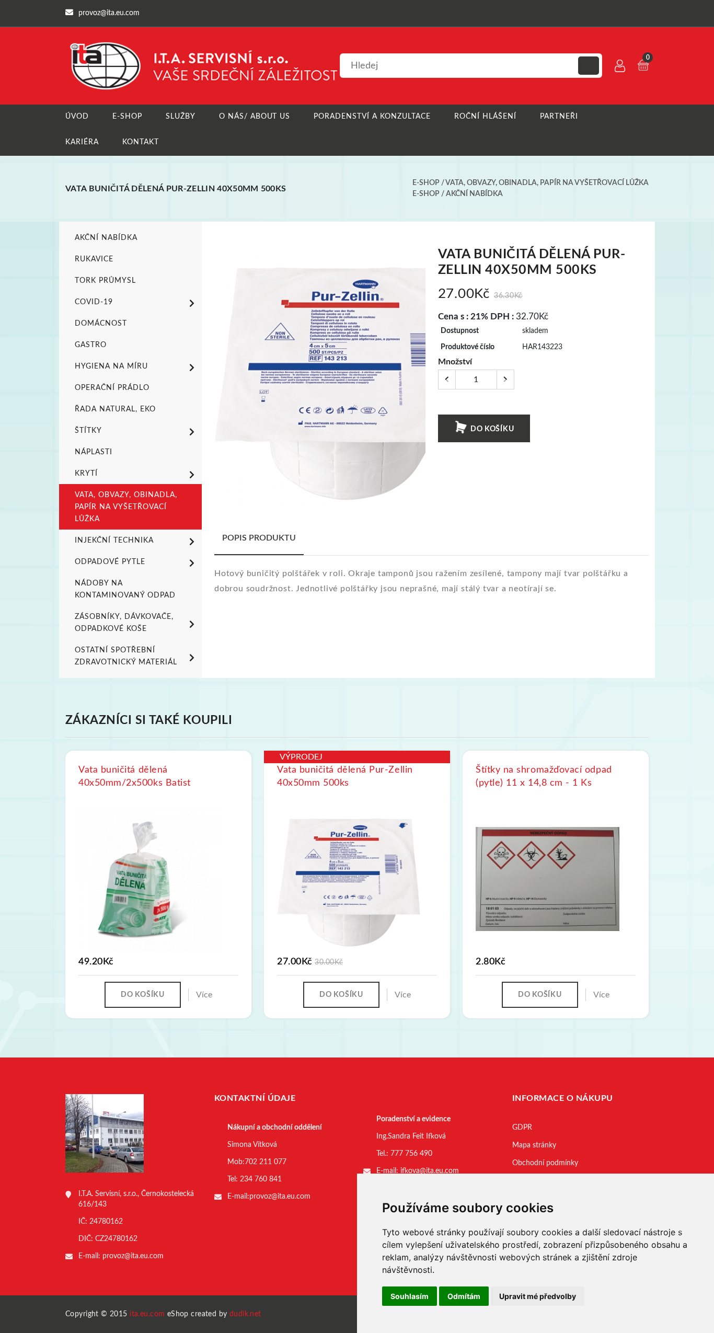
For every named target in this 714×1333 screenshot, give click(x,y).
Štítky (88, 430)
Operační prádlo (112, 388)
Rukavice (94, 259)
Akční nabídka (474, 194)
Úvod (77, 116)
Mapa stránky (534, 1145)
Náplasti (93, 452)
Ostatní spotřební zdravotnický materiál (126, 656)
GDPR (522, 1127)
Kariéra (82, 142)
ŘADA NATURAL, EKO (115, 409)
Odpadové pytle (110, 562)
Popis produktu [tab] (259, 538)
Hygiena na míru (111, 366)
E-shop (127, 116)
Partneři (559, 116)
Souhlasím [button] (409, 1296)
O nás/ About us (255, 116)
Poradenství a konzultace (372, 116)
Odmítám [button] (463, 1296)
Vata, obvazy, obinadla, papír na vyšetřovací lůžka (547, 183)
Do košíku (491, 429)
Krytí (86, 473)
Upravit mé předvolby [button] (537, 1296)
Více (204, 995)
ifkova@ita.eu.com (429, 1171)
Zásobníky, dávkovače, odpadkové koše (124, 623)
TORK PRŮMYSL (105, 280)
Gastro (91, 345)
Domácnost (101, 323)
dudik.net (245, 1314)
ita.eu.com (147, 1314)
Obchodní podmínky (545, 1163)
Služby (180, 116)
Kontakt (140, 142)
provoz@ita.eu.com (133, 1256)
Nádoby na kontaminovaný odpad (125, 589)
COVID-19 (94, 302)
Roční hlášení (485, 116)
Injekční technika (114, 540)
